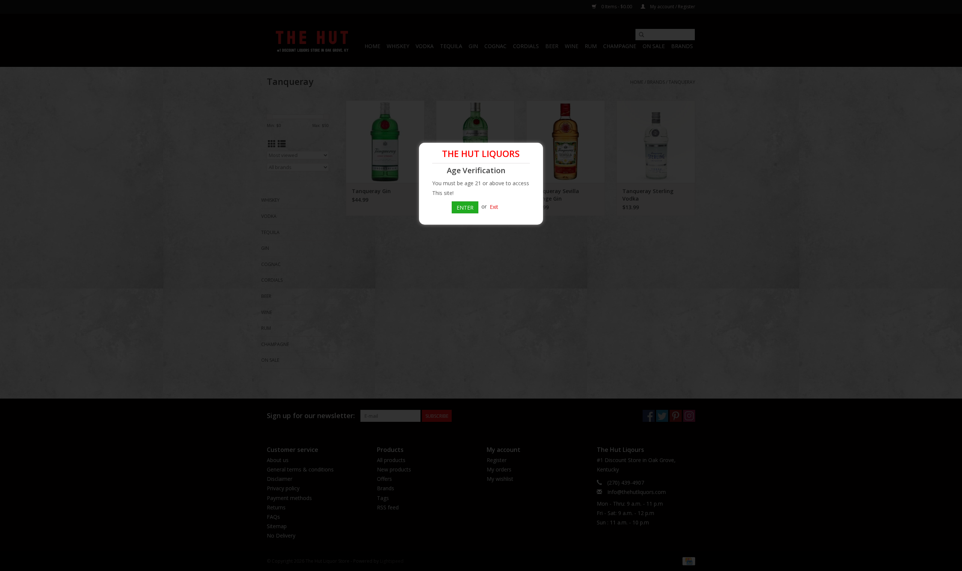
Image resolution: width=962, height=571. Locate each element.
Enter (465, 207)
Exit (494, 206)
